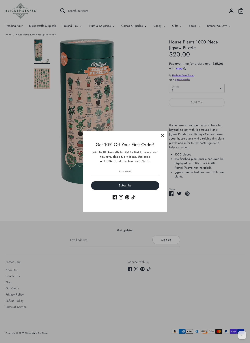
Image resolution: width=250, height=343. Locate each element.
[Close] (162, 135)
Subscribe (125, 185)
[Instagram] (121, 197)
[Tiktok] (133, 197)
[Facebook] (115, 197)
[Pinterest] (127, 197)
